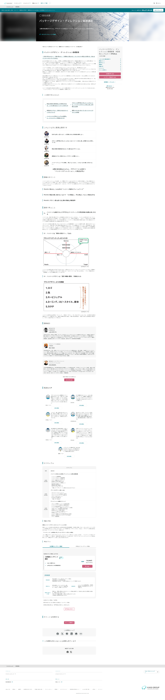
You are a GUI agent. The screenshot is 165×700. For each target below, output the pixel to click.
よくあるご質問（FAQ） (86, 689)
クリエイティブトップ (59, 673)
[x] (62, 633)
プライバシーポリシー (49, 689)
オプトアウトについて (64, 689)
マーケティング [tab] (17, 3)
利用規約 (57, 689)
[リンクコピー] (80, 633)
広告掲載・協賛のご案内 (39, 689)
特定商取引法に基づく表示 (28, 689)
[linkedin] (71, 633)
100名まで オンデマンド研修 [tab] (83, 546)
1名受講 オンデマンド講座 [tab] (56, 546)
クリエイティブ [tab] (26, 3)
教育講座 (17, 6)
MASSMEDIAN (8, 681)
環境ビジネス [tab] (34, 3)
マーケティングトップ (10, 673)
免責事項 (20, 689)
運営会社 (15, 689)
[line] (66, 633)
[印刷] (76, 633)
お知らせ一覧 (8, 689)
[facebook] (57, 633)
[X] (71, 652)
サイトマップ (100, 689)
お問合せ (95, 689)
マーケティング (10, 6)
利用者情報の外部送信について (75, 689)
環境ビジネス (57, 681)
